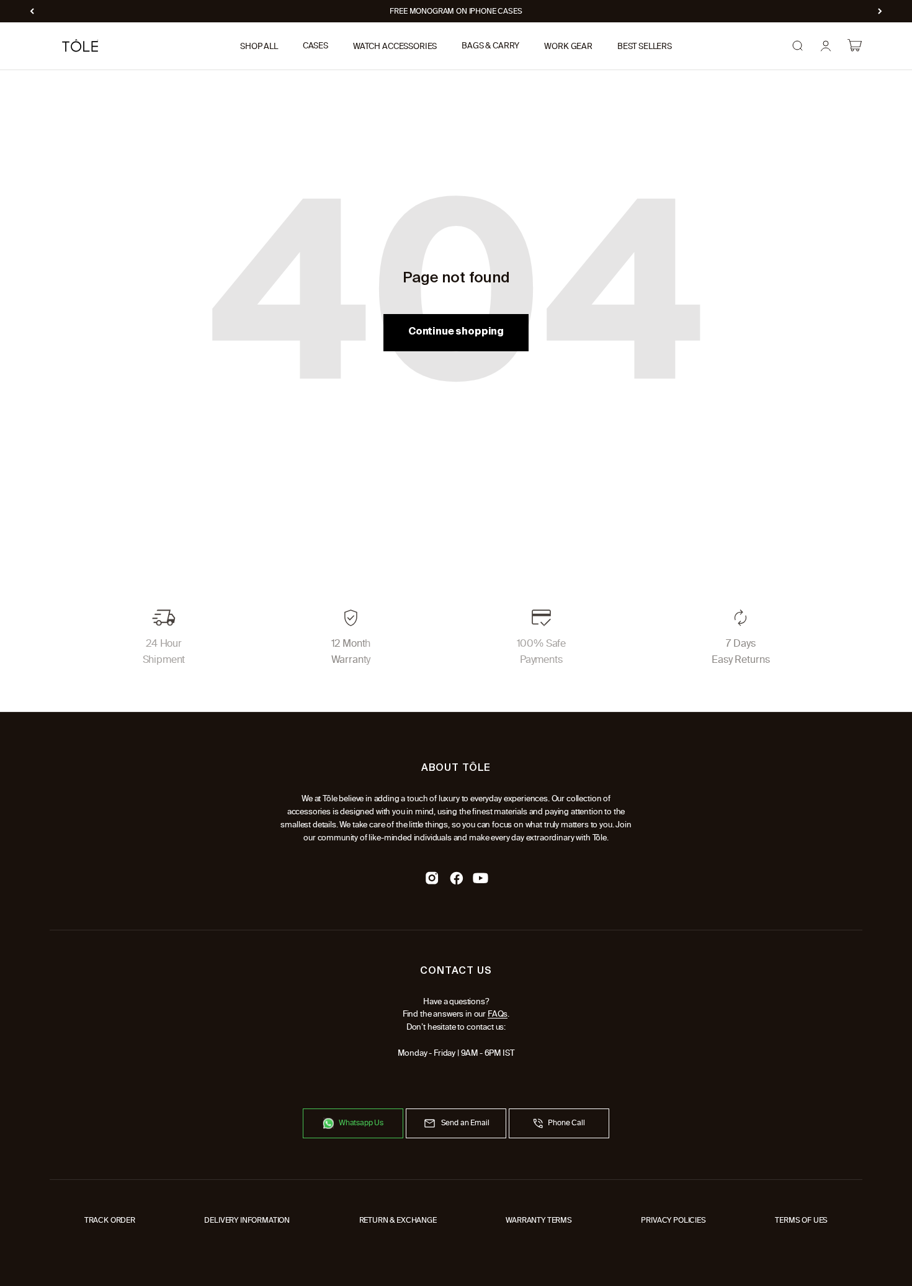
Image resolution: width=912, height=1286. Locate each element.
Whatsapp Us (361, 1122)
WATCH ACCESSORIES (395, 46)
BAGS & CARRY (490, 46)
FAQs (497, 1013)
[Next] (880, 11)
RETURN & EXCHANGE (398, 1220)
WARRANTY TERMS (539, 1220)
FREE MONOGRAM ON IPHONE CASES (456, 11)
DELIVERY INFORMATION (247, 1220)
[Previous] (32, 11)
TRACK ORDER (109, 1220)
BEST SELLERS (644, 46)
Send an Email (465, 1122)
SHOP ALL (259, 46)
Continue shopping (456, 332)
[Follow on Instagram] (432, 878)
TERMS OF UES (801, 1220)
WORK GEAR (568, 46)
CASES (315, 46)
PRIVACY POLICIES (673, 1220)
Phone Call (566, 1122)
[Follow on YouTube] (480, 878)
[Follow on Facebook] (456, 878)
